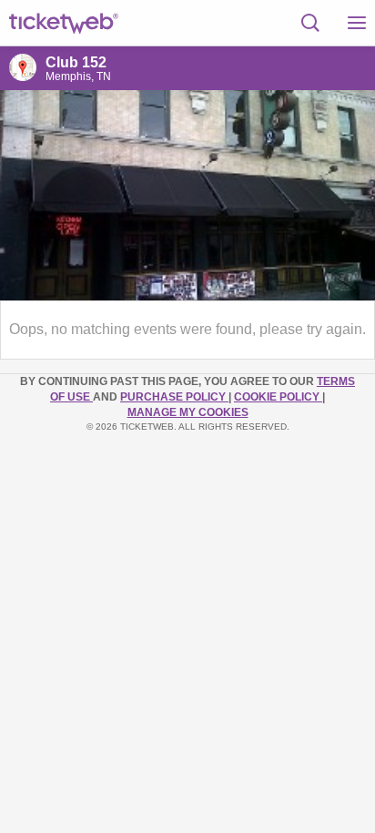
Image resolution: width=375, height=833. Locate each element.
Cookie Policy (278, 397)
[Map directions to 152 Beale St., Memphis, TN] (22, 67)
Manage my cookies (187, 412)
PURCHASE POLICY (174, 397)
